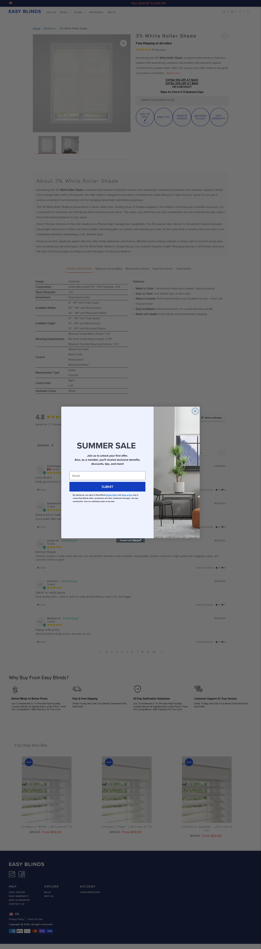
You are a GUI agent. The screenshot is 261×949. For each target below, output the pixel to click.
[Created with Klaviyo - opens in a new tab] (130, 540)
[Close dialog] (195, 411)
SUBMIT (107, 486)
